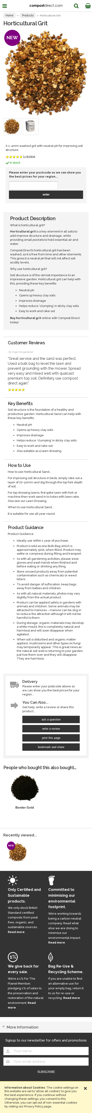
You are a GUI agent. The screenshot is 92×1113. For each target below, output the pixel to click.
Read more (16, 932)
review (29, 156)
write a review (51, 728)
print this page (51, 738)
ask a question (51, 719)
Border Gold (24, 807)
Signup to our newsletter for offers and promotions (46, 1040)
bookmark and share (51, 747)
